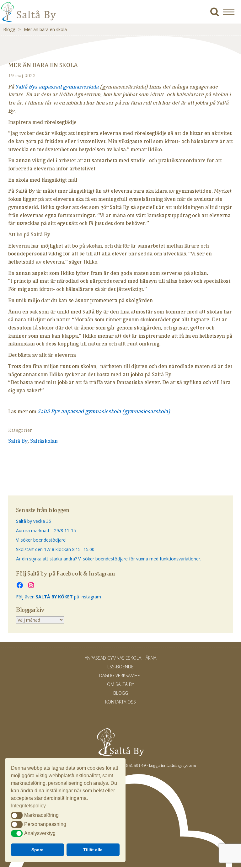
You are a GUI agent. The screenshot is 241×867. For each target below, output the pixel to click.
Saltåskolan (44, 441)
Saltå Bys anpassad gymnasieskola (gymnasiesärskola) (104, 411)
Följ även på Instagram (58, 597)
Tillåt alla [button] (93, 849)
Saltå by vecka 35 (33, 521)
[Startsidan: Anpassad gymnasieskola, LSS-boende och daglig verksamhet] (28, 20)
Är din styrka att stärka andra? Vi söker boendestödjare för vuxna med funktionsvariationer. (108, 559)
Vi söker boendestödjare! (41, 540)
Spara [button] (37, 849)
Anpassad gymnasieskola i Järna (120, 658)
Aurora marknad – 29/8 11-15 (46, 530)
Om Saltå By (120, 684)
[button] (231, 12)
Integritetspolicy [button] (28, 805)
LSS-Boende (120, 667)
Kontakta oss (120, 702)
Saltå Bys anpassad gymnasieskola (57, 86)
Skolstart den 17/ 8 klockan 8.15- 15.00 (55, 549)
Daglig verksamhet (120, 675)
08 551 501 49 (133, 765)
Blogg (9, 29)
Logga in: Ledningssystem (172, 765)
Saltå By (18, 441)
